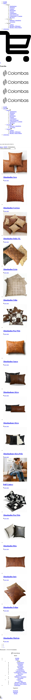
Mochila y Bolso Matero (16, 27)
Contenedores (13, 13)
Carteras (12, 24)
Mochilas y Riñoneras (15, 26)
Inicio (1, 147)
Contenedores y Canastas (16, 16)
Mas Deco (12, 17)
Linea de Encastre (14, 14)
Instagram (15, 692)
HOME (5, 2)
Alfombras (12, 7)
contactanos (6, 29)
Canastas (12, 12)
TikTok (15, 693)
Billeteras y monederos (15, 20)
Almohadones (13, 6)
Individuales (13, 10)
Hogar (8, 110)
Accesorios (12, 22)
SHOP (5, 3)
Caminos (12, 9)
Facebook (15, 690)
